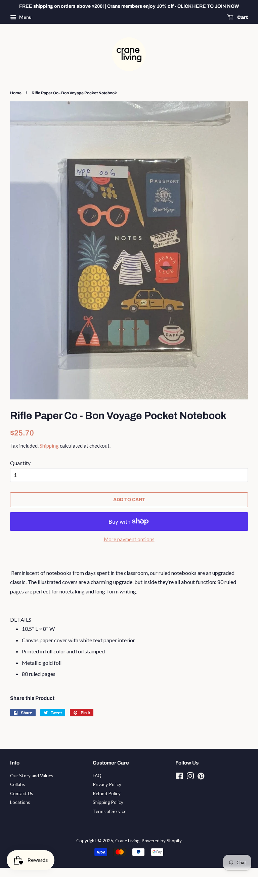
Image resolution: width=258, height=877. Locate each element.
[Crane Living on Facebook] (179, 777)
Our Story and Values (31, 775)
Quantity (20, 463)
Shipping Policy (108, 802)
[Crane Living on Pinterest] (201, 777)
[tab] (129, 619)
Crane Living (127, 840)
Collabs (17, 784)
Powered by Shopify (161, 840)
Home (16, 93)
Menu (25, 17)
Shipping (49, 446)
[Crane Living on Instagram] (190, 777)
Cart (242, 17)
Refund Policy (107, 793)
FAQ (97, 775)
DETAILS (20, 619)
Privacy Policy (107, 784)
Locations (20, 802)
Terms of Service (109, 811)
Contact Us (21, 793)
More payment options (129, 539)
